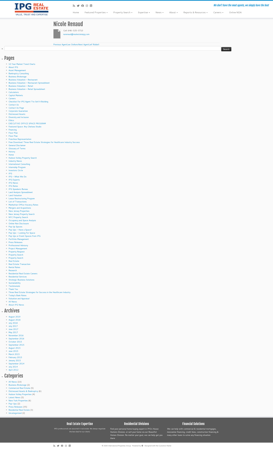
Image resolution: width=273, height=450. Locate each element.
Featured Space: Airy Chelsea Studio (25, 126)
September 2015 (16, 344)
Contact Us (14, 104)
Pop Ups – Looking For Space (22, 232)
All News (13, 301)
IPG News (13, 182)
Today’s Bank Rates (17, 295)
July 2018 (13, 323)
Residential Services (18, 276)
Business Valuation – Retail (21, 86)
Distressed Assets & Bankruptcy (23, 391)
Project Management (18, 248)
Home (76, 12)
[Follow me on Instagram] (88, 6)
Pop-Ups (13, 403)
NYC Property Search (18, 217)
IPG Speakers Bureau (18, 189)
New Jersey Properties (19, 211)
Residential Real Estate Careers (23, 273)
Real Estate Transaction (19, 264)
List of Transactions (18, 201)
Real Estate (14, 261)
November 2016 (16, 335)
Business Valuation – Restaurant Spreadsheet (29, 82)
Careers (217, 12)
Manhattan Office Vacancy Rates (23, 204)
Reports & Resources (194, 12)
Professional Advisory (18, 245)
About (172, 12)
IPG (10, 173)
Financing (13, 129)
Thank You (13, 289)
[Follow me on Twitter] (79, 6)
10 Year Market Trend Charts (22, 64)
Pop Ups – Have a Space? (20, 229)
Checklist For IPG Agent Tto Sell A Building (28, 101)
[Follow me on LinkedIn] (92, 6)
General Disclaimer (17, 145)
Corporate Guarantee (18, 111)
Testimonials (14, 286)
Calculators (14, 92)
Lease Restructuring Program (22, 198)
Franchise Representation (20, 139)
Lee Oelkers (65, 44)
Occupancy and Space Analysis (22, 220)
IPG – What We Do (17, 176)
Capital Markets (16, 95)
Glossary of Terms (17, 148)
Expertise (143, 12)
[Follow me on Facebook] (83, 6)
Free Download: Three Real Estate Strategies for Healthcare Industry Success (44, 142)
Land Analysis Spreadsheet (21, 192)
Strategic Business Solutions (21, 279)
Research (13, 270)
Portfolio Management (19, 239)
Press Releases (15, 242)
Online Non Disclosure (19, 223)
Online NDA (235, 12)
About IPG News (16, 304)
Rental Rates (14, 267)
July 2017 (13, 326)
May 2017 (13, 332)
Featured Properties (95, 12)
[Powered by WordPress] (142, 445)
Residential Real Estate (19, 410)
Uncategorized (15, 413)
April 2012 (13, 369)
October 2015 (15, 341)
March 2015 (14, 354)
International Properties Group (119, 446)
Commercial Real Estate (19, 388)
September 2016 (16, 338)
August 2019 (14, 316)
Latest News (14, 397)
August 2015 (14, 348)
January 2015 (15, 360)
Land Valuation (15, 195)
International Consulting (19, 164)
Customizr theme (165, 446)
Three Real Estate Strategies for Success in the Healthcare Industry (39, 292)
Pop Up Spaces (15, 226)
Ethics (11, 120)
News (159, 12)
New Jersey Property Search (22, 214)
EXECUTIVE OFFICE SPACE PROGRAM (27, 123)
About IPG (13, 67)
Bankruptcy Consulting (19, 73)
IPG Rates (13, 186)
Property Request (17, 251)
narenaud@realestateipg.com (76, 34)
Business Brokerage (17, 76)
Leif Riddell (88, 44)
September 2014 (16, 363)
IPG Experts (14, 179)
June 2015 (13, 351)
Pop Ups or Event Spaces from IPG (25, 236)
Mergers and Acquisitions (20, 207)
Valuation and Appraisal (19, 298)
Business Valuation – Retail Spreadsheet (27, 89)
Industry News (15, 161)
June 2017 (13, 329)
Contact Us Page (16, 107)
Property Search (122, 12)
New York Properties (18, 400)
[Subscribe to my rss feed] (75, 6)
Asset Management (17, 70)
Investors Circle (16, 170)
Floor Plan (13, 132)
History (12, 151)
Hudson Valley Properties (20, 394)
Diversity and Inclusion (19, 117)
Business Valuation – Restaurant (23, 79)
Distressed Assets (17, 114)
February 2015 (15, 357)
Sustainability (14, 282)
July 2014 (13, 366)
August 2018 (14, 319)
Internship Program (17, 167)
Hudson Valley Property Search (23, 157)
